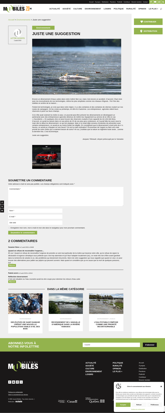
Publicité (119, 1)
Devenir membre (136, 1)
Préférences (155, 405)
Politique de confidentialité (138, 409)
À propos (97, 1)
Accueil (91, 1)
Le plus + (153, 9)
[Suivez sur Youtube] (13, 382)
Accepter (123, 405)
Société (67, 9)
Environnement (93, 9)
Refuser (139, 405)
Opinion (142, 9)
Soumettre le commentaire (23, 233)
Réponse (12, 265)
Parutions (113, 1)
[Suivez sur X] (21, 382)
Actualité (54, 9)
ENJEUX (112, 319)
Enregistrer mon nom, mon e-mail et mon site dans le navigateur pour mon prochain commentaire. (48, 228)
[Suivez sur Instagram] (17, 382)
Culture (77, 9)
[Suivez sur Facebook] (9, 382)
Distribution (105, 1)
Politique (119, 9)
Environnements (23, 20)
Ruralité (131, 9)
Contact (145, 1)
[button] (161, 386)
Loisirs (107, 9)
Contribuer (127, 1)
